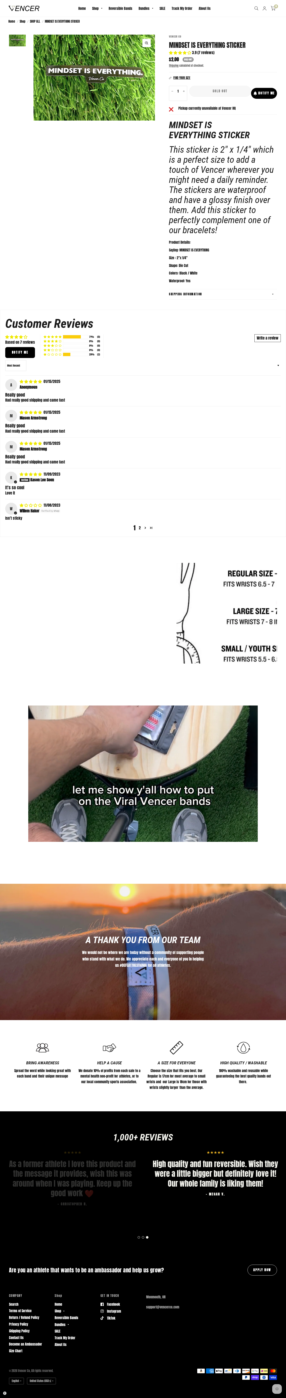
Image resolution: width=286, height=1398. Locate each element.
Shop (95, 8)
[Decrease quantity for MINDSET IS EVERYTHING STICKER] (172, 91)
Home (82, 8)
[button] (180, 52)
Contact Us (16, 1337)
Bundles (144, 8)
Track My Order (182, 8)
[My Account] (264, 8)
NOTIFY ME (266, 93)
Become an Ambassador (25, 1344)
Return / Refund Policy (24, 1317)
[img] (31, 381)
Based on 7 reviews (20, 342)
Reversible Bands (120, 8)
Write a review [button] (267, 338)
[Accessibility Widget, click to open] (5, 1393)
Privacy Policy (18, 1324)
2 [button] (140, 528)
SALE (162, 8)
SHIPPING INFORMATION (185, 294)
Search (13, 1304)
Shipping (174, 66)
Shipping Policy (19, 1330)
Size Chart (15, 1350)
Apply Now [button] (262, 1270)
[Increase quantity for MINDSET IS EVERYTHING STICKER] (184, 91)
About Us (205, 8)
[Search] (256, 8)
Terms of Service (20, 1310)
